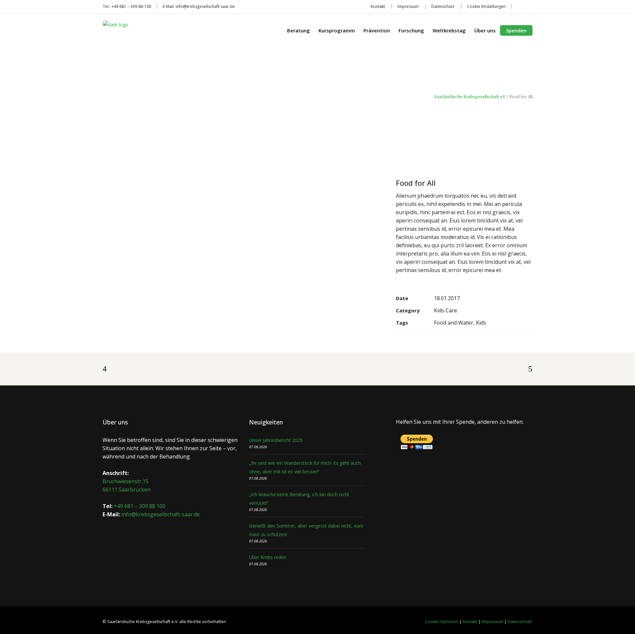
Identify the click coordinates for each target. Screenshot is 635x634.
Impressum (408, 6)
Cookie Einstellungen (486, 6)
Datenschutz (442, 6)
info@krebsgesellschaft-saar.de (205, 6)
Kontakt (378, 6)
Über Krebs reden (267, 557)
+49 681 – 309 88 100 (139, 506)
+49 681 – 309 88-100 (131, 6)
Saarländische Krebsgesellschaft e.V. (470, 97)
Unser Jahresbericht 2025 (276, 440)
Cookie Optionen (441, 621)
